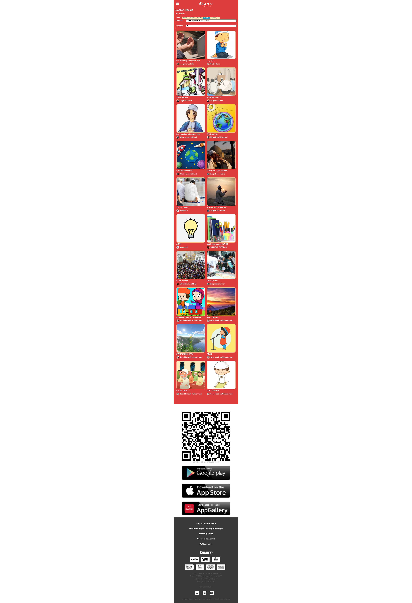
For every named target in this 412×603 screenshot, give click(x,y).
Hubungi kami (206, 534)
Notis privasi (206, 544)
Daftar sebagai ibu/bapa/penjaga (206, 529)
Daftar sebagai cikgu (206, 523)
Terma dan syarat (206, 539)
